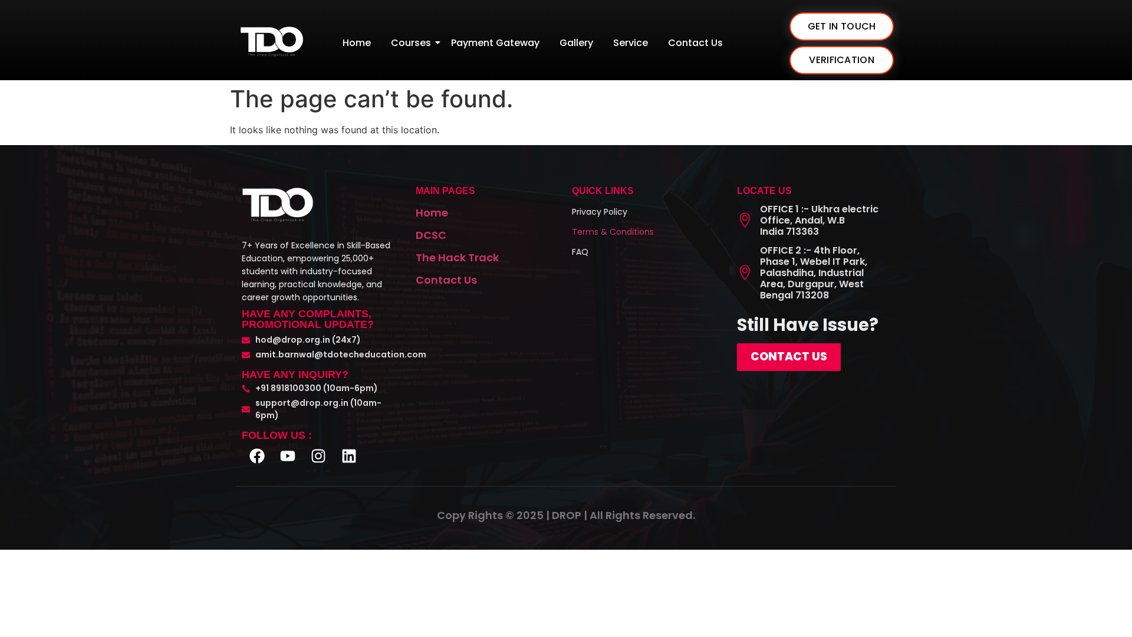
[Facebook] (257, 456)
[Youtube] (287, 456)
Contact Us (695, 43)
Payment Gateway (495, 43)
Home (357, 43)
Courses (411, 43)
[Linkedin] (349, 456)
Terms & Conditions (613, 232)
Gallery (576, 43)
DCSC (431, 235)
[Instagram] (318, 456)
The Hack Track (457, 257)
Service (630, 43)
